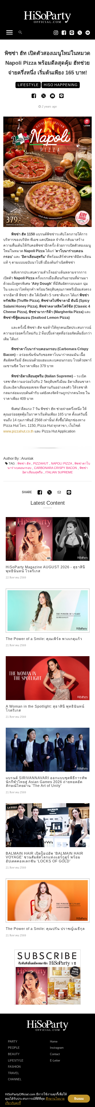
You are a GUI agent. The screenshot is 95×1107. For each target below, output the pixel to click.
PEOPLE (14, 1047)
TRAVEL (13, 1073)
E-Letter (55, 1060)
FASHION (14, 1066)
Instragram (57, 1047)
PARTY (12, 1041)
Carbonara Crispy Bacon (55, 468)
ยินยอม (79, 1098)
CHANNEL (14, 1079)
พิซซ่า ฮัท (23, 463)
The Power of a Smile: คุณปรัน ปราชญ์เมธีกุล (45, 929)
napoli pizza (61, 463)
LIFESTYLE (15, 1060)
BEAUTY (14, 1054)
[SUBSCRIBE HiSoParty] (47, 977)
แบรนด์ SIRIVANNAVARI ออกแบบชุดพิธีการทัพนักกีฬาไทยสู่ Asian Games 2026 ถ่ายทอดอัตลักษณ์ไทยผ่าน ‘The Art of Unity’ (46, 782)
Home (53, 1041)
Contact (55, 1054)
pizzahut (40, 463)
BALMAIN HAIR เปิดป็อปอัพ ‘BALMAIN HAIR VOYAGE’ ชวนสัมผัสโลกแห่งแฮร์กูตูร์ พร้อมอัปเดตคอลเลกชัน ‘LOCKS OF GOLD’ (44, 857)
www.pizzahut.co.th (18, 431)
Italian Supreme (59, 472)
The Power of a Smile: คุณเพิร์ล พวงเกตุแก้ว (44, 639)
